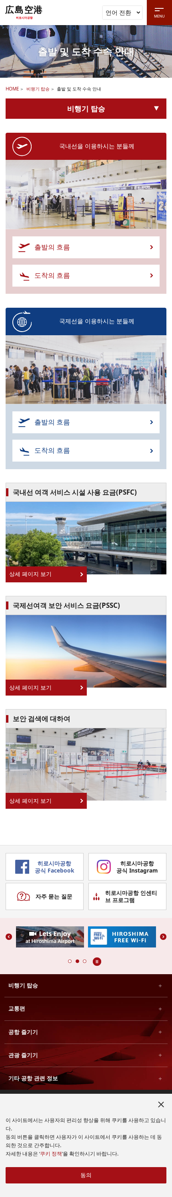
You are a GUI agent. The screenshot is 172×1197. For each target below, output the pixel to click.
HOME (12, 89)
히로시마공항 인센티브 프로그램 (131, 896)
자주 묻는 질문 (54, 896)
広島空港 (24, 12)
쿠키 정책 (51, 1153)
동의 (86, 1175)
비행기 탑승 (38, 89)
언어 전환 (118, 12)
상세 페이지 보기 (30, 574)
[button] (70, 961)
